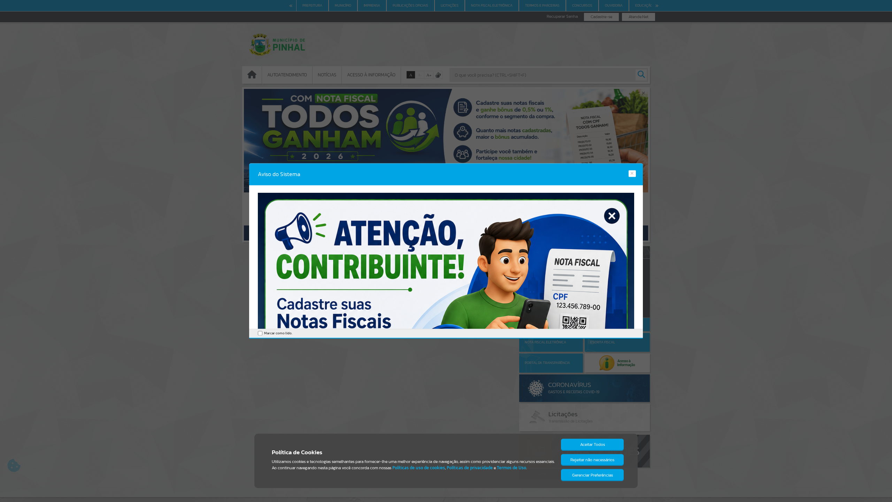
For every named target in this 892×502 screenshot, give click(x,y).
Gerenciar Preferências (592, 475)
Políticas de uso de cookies (418, 468)
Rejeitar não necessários (592, 460)
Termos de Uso (511, 468)
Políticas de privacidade (470, 468)
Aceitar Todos (592, 444)
